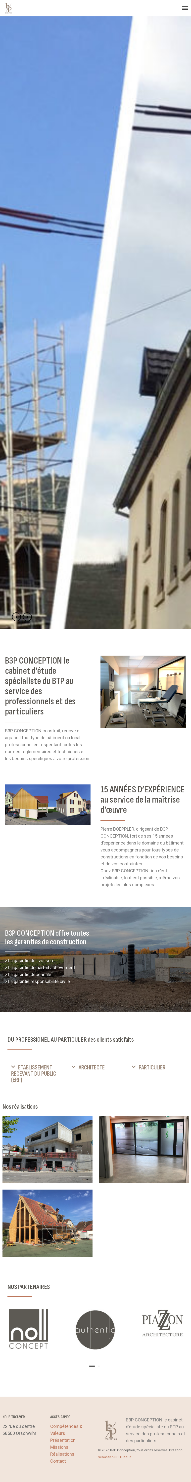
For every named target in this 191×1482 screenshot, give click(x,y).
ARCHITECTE (92, 1067)
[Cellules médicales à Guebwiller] (144, 1150)
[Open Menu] (185, 8)
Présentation (63, 1440)
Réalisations (62, 1454)
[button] (35, 1074)
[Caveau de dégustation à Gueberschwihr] (47, 1223)
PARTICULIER (152, 1067)
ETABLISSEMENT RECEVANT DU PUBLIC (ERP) (33, 1074)
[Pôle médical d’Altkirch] (47, 1150)
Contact (58, 1461)
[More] (28, 1329)
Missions (59, 1447)
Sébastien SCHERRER (114, 1457)
